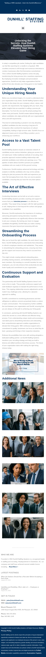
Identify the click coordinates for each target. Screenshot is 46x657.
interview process (20, 201)
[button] (23, 28)
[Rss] (20, 10)
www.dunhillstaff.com (13, 603)
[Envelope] (29, 10)
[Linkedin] (26, 10)
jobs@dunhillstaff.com (15, 600)
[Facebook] (17, 10)
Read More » (13, 567)
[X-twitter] (23, 10)
